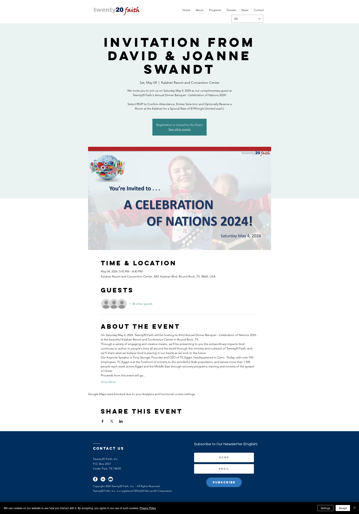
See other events (179, 129)
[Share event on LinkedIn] (121, 421)
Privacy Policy (148, 508)
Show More (108, 382)
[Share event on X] (111, 421)
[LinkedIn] (103, 479)
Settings (325, 508)
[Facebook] (95, 479)
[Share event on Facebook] (102, 421)
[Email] (110, 479)
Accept (343, 508)
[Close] (354, 508)
